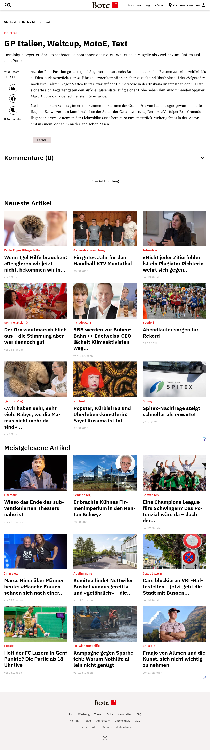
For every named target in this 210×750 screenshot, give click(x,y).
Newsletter (125, 714)
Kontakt (75, 720)
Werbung (143, 5)
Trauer (98, 714)
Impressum (103, 720)
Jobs (110, 714)
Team (87, 720)
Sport (46, 22)
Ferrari (42, 140)
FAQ (139, 714)
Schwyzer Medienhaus (116, 727)
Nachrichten (30, 22)
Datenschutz (122, 720)
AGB (138, 720)
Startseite (10, 22)
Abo (131, 5)
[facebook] (19, 100)
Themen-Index (88, 727)
